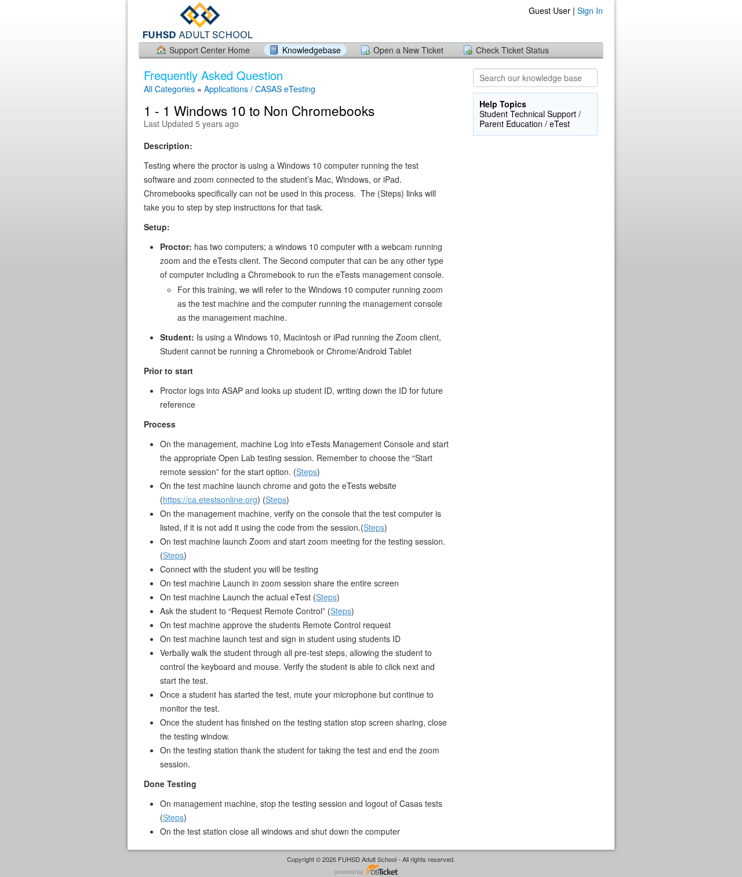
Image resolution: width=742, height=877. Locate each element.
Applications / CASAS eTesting (259, 89)
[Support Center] (196, 20)
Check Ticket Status (512, 50)
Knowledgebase (311, 50)
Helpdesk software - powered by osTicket (371, 870)
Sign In (590, 10)
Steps (306, 471)
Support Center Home (209, 50)
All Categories (169, 89)
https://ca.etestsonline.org (210, 499)
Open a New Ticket (408, 50)
